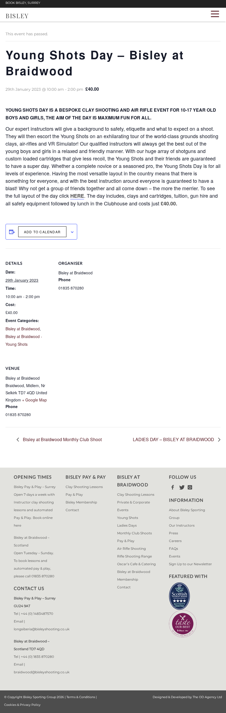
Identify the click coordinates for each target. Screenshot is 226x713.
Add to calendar (42, 231)
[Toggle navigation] (215, 13)
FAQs (173, 548)
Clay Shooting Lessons (84, 487)
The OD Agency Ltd (207, 697)
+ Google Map (34, 400)
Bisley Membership (81, 502)
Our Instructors (182, 525)
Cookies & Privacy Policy (22, 705)
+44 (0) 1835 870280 (37, 657)
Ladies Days (127, 525)
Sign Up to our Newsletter (190, 564)
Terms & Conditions (80, 697)
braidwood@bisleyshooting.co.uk (41, 672)
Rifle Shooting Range (134, 556)
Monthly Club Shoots (134, 533)
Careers (175, 541)
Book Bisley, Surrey (23, 2)
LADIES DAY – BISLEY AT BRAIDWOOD (174, 439)
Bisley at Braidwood (23, 328)
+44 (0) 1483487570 (37, 614)
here (17, 525)
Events (174, 556)
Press (173, 533)
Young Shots (127, 518)
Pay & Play (74, 494)
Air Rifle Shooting (131, 548)
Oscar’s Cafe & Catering (136, 564)
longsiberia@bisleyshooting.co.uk (41, 629)
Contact (72, 510)
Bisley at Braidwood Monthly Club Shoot (62, 439)
